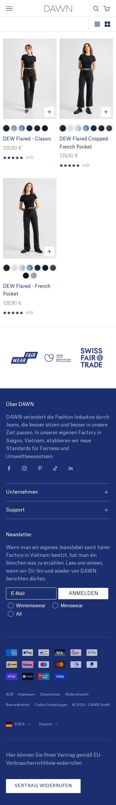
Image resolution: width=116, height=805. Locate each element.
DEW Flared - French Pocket (27, 290)
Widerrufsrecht (77, 694)
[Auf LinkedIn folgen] (71, 468)
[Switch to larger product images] (97, 24)
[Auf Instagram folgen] (24, 468)
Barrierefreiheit (17, 705)
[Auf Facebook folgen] (9, 468)
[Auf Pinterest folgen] (40, 468)
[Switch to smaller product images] (107, 24)
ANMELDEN (83, 593)
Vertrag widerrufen (43, 786)
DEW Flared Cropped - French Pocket (85, 143)
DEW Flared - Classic (27, 139)
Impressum (26, 694)
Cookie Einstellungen (50, 705)
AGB (9, 694)
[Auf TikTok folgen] (55, 468)
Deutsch (45, 724)
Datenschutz (50, 694)
